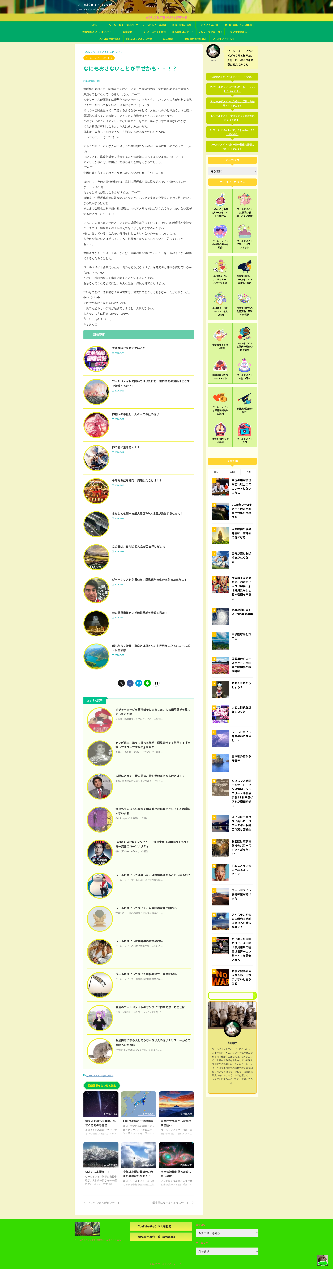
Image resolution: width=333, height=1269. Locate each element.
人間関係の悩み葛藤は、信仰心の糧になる (241, 533)
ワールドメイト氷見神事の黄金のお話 (139, 941)
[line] (147, 683)
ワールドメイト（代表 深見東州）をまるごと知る (98, 1240)
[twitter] (121, 683)
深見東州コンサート (183, 31)
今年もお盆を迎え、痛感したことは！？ (137, 480)
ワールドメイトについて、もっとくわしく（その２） (234, 89)
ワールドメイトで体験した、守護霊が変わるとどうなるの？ (153, 875)
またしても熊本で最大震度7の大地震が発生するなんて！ (147, 513)
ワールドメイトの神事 (154, 24)
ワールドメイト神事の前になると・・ (241, 736)
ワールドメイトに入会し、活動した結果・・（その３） (234, 103)
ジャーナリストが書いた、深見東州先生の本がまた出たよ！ (149, 580)
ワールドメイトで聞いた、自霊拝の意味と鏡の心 (146, 908)
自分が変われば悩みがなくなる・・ (241, 558)
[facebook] (130, 683)
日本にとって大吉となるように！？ (241, 870)
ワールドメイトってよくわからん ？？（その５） (234, 132)
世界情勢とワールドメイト (97, 31)
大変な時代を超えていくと (128, 348)
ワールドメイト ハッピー (96, 4)
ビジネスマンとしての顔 (138, 38)
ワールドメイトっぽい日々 (123, 24)
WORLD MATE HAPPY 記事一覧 (166, 17)
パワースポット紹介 (155, 31)
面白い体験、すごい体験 (238, 24)
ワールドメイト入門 (223, 38)
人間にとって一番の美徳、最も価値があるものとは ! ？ (150, 776)
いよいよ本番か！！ (97, 1172)
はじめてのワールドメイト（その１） (234, 76)
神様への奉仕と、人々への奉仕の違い (135, 414)
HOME (93, 24)
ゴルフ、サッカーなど (210, 31)
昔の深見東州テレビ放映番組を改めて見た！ (140, 613)
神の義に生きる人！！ (126, 447)
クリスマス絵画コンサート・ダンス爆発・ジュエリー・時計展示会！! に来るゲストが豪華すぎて (242, 793)
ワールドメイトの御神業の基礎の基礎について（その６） (232, 146)
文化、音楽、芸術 (181, 24)
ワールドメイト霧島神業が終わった (241, 894)
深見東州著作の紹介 (195, 38)
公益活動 (168, 38)
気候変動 (127, 31)
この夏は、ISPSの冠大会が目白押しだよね (138, 546)
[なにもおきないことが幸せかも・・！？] (138, 683)
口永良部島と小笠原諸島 (138, 1121)
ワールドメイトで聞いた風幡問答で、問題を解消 (146, 974)
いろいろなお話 (209, 24)
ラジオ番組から (238, 31)
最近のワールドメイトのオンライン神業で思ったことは (150, 1007)
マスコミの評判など (110, 38)
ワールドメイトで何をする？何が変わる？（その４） (234, 118)
